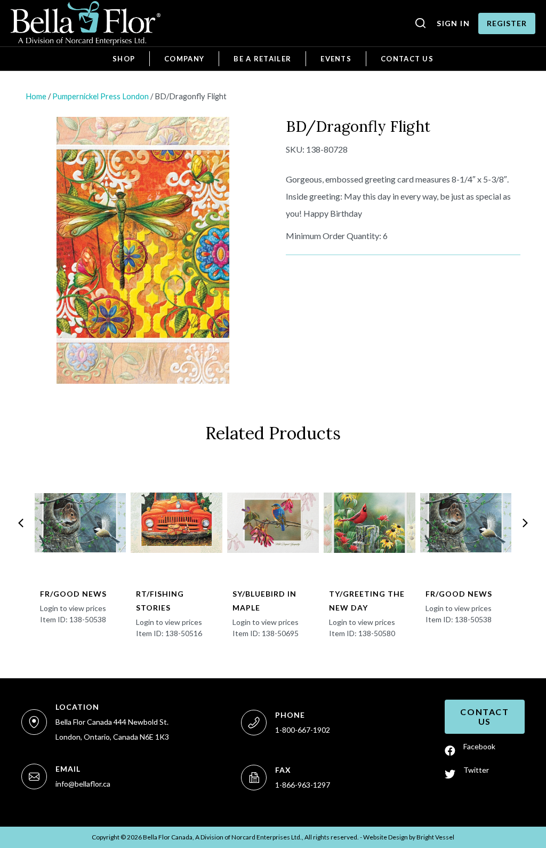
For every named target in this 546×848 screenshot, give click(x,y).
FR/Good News (73, 593)
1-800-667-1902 (302, 729)
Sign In (453, 23)
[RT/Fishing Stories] (176, 523)
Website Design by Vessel (408, 837)
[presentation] (21, 523)
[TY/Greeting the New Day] (369, 523)
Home (36, 96)
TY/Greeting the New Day (367, 600)
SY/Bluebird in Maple (264, 600)
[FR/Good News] (80, 523)
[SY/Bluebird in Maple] (273, 523)
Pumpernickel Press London (100, 96)
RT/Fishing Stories (160, 600)
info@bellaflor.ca (82, 783)
